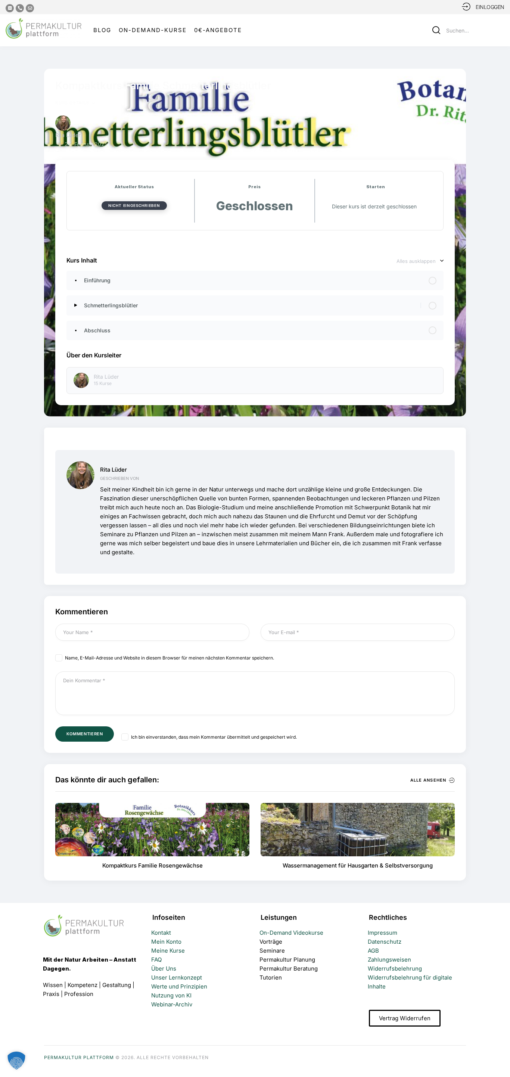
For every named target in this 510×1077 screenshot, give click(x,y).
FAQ (156, 959)
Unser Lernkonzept (176, 977)
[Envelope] (30, 8)
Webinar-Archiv (171, 1004)
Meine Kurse (168, 950)
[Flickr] (10, 8)
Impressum (382, 932)
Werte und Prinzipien (179, 986)
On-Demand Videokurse (291, 932)
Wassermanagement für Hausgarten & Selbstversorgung (358, 865)
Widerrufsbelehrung (395, 968)
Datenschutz (384, 941)
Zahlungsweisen (389, 959)
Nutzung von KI (171, 995)
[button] (499, 1057)
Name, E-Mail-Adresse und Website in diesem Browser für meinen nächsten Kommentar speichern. (169, 658)
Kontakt (161, 932)
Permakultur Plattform (79, 1057)
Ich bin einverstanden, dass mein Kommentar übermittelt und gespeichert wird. (214, 737)
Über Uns (163, 968)
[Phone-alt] (20, 8)
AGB (373, 950)
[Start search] (436, 30)
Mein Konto (166, 941)
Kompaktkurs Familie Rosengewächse (152, 865)
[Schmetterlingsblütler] (75, 305)
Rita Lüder (113, 469)
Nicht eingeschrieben (134, 205)
